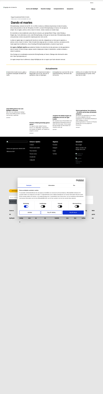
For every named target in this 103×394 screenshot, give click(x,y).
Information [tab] (51, 185)
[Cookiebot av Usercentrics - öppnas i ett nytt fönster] (77, 180)
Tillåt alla (73, 212)
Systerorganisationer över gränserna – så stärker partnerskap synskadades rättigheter (86, 112)
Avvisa (30, 212)
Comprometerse (59, 9)
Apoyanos (70, 9)
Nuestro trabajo (46, 9)
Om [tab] (74, 185)
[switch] (43, 206)
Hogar (12, 17)
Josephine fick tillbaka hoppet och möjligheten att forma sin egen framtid (62, 117)
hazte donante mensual (58, 59)
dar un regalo (45, 59)
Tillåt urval (51, 212)
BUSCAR (13, 201)
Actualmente (17, 17)
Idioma (91, 2)
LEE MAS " (8, 117)
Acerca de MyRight (32, 9)
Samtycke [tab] (29, 185)
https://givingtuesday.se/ (20, 56)
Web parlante (93, 214)
